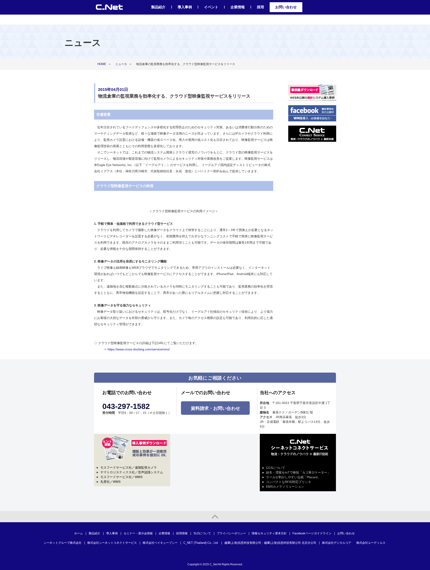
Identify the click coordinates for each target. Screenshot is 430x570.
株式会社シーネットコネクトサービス (112, 542)
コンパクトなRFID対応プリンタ (288, 482)
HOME (101, 64)
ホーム (78, 533)
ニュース (121, 64)
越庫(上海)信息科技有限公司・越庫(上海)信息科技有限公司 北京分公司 (270, 542)
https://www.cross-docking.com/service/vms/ (139, 349)
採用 (260, 7)
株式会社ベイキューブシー (160, 542)
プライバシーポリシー (231, 533)
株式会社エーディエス (370, 542)
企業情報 (237, 7)
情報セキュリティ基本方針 (269, 533)
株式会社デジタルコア (336, 542)
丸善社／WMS (110, 481)
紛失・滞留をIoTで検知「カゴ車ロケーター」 (298, 472)
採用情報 (182, 533)
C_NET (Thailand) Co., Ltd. (201, 542)
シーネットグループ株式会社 (63, 542)
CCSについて (275, 468)
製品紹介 (158, 7)
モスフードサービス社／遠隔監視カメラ (128, 467)
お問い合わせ (286, 7)
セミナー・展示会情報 (138, 533)
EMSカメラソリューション (285, 486)
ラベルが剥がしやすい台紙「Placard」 (293, 477)
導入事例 (185, 7)
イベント (211, 7)
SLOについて (202, 533)
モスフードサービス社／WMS (121, 477)
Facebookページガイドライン (311, 533)
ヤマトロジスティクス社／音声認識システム (131, 472)
